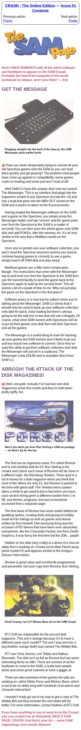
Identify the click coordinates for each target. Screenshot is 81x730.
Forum (7, 20)
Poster (73, 20)
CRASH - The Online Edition (30, 6)
